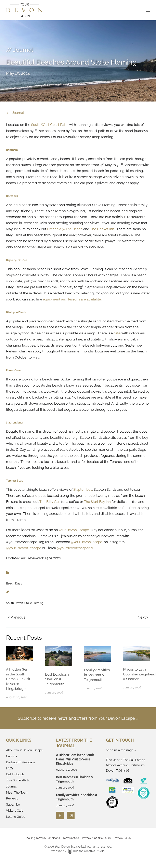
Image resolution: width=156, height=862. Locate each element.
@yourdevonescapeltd (75, 548)
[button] (148, 10)
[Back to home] (24, 10)
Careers (11, 756)
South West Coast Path (49, 125)
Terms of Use (71, 837)
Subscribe (13, 804)
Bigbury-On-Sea (16, 260)
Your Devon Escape (73, 530)
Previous (18, 617)
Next (142, 617)
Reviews (12, 798)
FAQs (9, 768)
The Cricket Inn (102, 229)
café (117, 333)
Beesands (12, 196)
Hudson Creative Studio (88, 851)
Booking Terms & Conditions (42, 837)
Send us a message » (121, 750)
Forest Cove (13, 370)
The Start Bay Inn (97, 502)
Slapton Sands (15, 422)
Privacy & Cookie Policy (96, 837)
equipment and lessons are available (72, 299)
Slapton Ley (82, 489)
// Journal (19, 49)
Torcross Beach (15, 480)
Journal (18, 113)
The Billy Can (49, 502)
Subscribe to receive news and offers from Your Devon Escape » (78, 718)
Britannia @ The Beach (64, 229)
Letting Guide (15, 817)
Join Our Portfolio (18, 780)
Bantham (12, 150)
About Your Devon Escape (24, 750)
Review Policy (122, 837)
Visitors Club (14, 810)
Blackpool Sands (16, 312)
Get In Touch (15, 774)
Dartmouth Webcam (20, 762)
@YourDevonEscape (86, 542)
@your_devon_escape (23, 548)
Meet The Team (17, 792)
